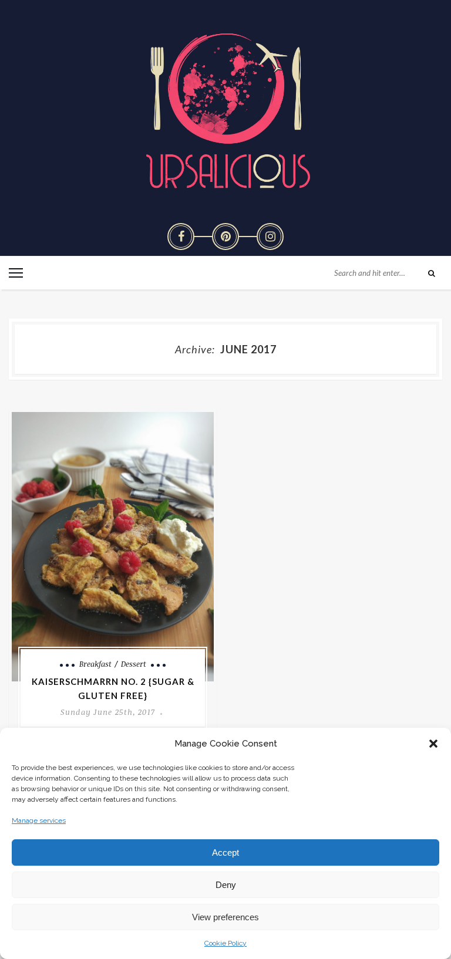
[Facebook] (180, 236)
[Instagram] (270, 236)
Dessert (133, 664)
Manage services (39, 820)
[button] (433, 743)
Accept (225, 852)
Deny (226, 885)
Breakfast (95, 664)
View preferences (225, 917)
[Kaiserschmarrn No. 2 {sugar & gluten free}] (113, 546)
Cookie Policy (225, 943)
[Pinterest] (225, 236)
